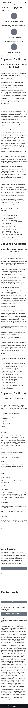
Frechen (22, 636)
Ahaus (5, 647)
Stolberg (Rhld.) (23, 632)
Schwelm (19, 658)
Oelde (11, 658)
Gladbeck (17, 626)
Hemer (20, 651)
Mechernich (7, 659)
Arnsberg (11, 628)
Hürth (19, 631)
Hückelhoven (21, 645)
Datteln (25, 650)
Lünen (21, 625)
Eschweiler (3, 634)
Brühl (19, 642)
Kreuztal (2, 654)
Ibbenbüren (3, 637)
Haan (5, 656)
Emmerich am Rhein (14, 654)
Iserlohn (10, 625)
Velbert (5, 626)
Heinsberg (14, 643)
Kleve (18, 636)
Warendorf (15, 648)
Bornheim (3, 640)
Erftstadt (18, 637)
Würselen (20, 647)
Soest (16, 640)
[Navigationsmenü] (25, 3)
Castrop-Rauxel (16, 628)
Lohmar (2, 656)
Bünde (13, 642)
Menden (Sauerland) (12, 636)
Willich (14, 637)
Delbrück (13, 653)
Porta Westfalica (17, 650)
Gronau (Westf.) (13, 639)
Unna (7, 632)
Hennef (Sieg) (8, 640)
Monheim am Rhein (5, 645)
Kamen (6, 643)
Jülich (9, 653)
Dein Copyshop (4, 595)
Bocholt (2, 629)
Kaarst (22, 642)
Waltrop (21, 656)
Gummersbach (9, 637)
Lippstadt (6, 629)
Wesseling (20, 648)
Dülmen (19, 640)
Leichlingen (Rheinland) (20, 659)
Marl (24, 625)
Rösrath (14, 658)
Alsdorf (13, 640)
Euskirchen (11, 632)
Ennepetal (9, 656)
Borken (10, 643)
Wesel (16, 631)
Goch (13, 651)
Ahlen (6, 636)
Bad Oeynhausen (21, 639)
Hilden (14, 634)
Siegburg (23, 643)
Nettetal (18, 643)
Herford (15, 629)
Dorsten (2, 628)
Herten (8, 631)
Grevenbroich (3, 631)
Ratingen (17, 625)
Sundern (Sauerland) (5, 661)
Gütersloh (3, 625)
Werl (25, 654)
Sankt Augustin (9, 634)
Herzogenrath (3, 642)
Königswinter (12, 645)
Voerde (11, 650)
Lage (22, 650)
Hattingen (22, 634)
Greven (4, 648)
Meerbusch (16, 632)
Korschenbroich (4, 653)
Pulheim (17, 634)
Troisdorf (21, 626)
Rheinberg (7, 654)
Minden (2, 626)
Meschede (14, 656)
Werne (18, 656)
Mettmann (9, 647)
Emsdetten (7, 650)
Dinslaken (11, 629)
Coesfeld (2, 650)
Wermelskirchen (4, 651)
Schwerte (9, 642)
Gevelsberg (21, 654)
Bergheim (12, 631)
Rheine (13, 626)
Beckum (24, 648)
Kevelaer (12, 659)
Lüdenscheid (23, 628)
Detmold (6, 628)
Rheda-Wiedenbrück (5, 639)
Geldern (24, 651)
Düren (13, 625)
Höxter (22, 658)
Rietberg (2, 658)
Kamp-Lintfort (9, 648)
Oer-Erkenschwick (19, 653)
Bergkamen (22, 637)
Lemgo (16, 645)
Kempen (10, 651)
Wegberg (2, 659)
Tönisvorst (7, 658)
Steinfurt (17, 651)
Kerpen (18, 629)
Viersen (9, 626)
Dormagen (23, 629)
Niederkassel (14, 647)
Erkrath (16, 642)
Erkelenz (2, 643)
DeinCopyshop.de (5, 618)
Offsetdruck (10, 398)
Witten (6, 625)
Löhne (2, 647)
